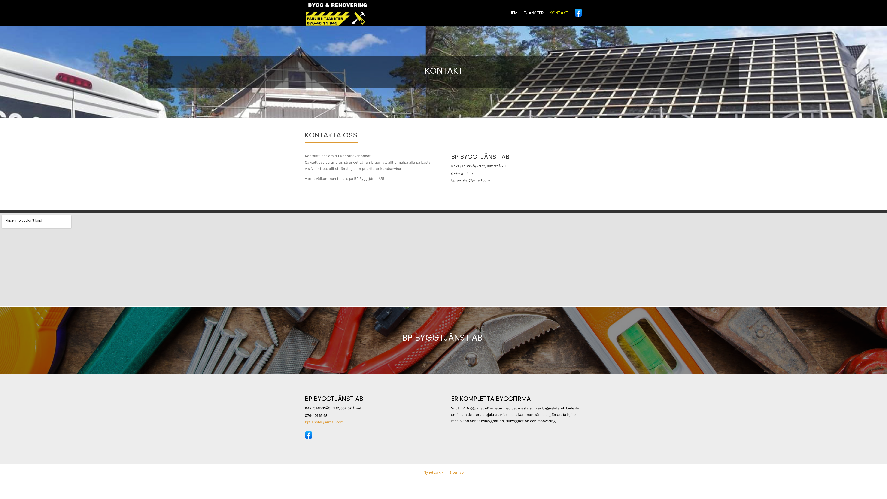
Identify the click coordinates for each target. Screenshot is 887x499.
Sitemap (456, 472)
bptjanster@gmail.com (470, 180)
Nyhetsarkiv (434, 472)
